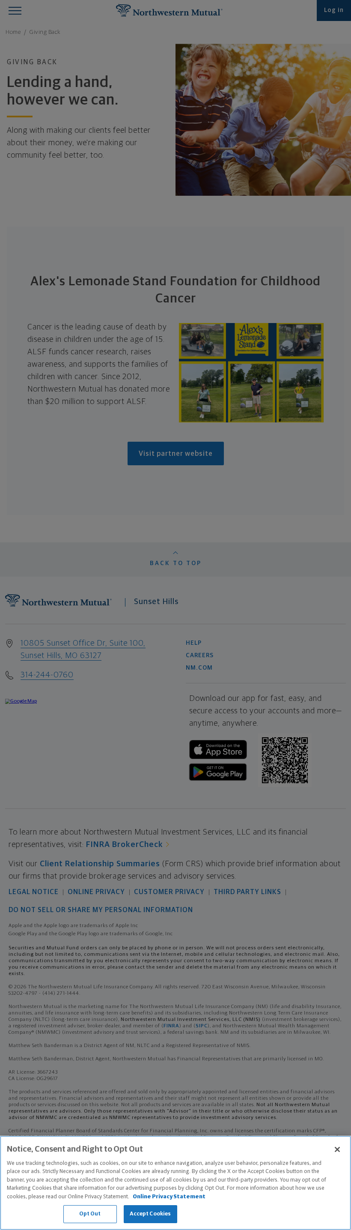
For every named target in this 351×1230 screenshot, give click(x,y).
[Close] (337, 1149)
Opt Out (90, 1214)
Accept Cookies (150, 1214)
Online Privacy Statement (169, 1197)
